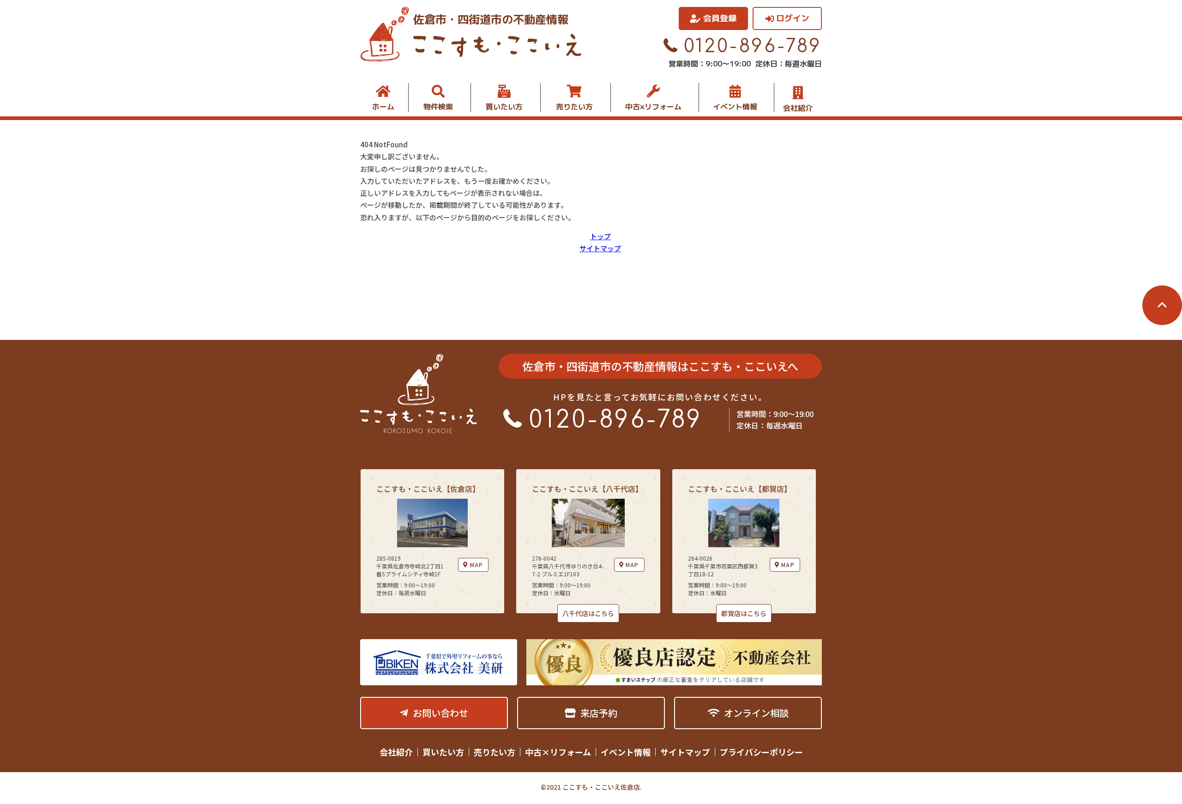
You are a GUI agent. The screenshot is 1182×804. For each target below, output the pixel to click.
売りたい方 (574, 107)
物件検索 (438, 107)
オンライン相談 (756, 712)
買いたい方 (504, 107)
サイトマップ (600, 248)
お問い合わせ (440, 712)
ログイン (792, 18)
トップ (600, 236)
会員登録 (719, 18)
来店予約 (598, 712)
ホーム (383, 107)
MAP (476, 564)
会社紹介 (798, 107)
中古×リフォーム (653, 107)
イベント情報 (735, 107)
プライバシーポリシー (761, 752)
